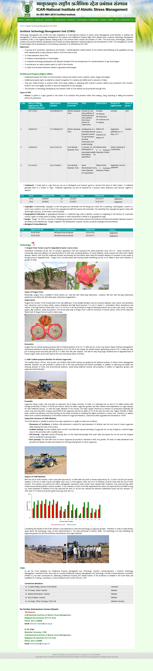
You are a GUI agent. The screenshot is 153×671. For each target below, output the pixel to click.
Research (39, 20)
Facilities (71, 20)
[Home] (76, 16)
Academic (49, 20)
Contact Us (125, 20)
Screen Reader (95, 655)
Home (21, 20)
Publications (60, 20)
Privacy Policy (71, 655)
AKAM (111, 20)
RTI (117, 20)
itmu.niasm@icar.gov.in (40, 644)
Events (103, 20)
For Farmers (82, 20)
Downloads (94, 20)
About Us (29, 20)
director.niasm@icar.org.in (41, 624)
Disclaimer (61, 655)
